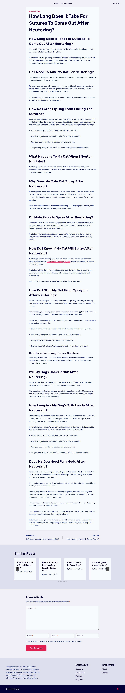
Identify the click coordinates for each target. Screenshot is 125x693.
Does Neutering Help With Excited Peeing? (82, 537)
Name (30, 636)
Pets (20, 572)
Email (54, 636)
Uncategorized (34, 11)
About (104, 669)
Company (79, 669)
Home (55, 3)
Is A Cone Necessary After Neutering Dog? (42, 537)
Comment (31, 608)
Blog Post (79, 679)
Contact (105, 673)
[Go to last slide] (17, 569)
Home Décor (66, 3)
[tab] (58, 581)
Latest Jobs (80, 673)
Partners (79, 676)
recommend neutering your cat (58, 262)
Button (116, 3)
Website (80, 636)
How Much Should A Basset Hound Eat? (25, 565)
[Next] (107, 569)
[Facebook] (117, 689)
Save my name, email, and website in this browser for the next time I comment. (55, 641)
